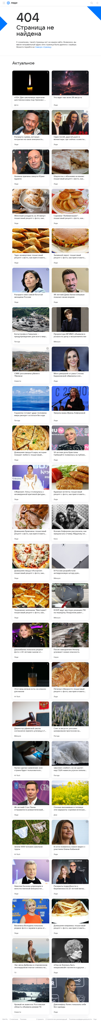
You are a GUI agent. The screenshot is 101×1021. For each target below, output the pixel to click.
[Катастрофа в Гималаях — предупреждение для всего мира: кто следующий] (30, 325)
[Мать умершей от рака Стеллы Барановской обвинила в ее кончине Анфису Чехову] (70, 365)
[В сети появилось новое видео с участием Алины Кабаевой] (70, 838)
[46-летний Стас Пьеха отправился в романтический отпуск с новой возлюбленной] (30, 798)
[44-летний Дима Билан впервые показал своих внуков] (70, 286)
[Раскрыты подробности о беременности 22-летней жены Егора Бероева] (70, 877)
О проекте (40, 1019)
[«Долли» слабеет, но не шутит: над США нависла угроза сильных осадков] (70, 759)
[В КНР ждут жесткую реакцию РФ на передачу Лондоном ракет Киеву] (70, 601)
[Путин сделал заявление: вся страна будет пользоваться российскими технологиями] (30, 759)
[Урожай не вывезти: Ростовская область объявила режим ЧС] (30, 996)
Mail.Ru (5, 1019)
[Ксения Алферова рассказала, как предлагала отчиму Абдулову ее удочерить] (70, 522)
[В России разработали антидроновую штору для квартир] (70, 562)
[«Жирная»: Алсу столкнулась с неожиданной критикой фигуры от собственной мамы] (30, 483)
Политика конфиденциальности (80, 1019)
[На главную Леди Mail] (13, 3)
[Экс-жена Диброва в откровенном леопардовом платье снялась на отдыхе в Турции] (30, 956)
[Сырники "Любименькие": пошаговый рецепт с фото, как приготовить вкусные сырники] (70, 207)
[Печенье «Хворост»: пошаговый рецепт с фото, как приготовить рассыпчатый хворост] (70, 680)
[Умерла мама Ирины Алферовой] (70, 404)
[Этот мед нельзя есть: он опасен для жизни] (30, 680)
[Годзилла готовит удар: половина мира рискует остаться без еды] (30, 404)
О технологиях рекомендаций (56, 1019)
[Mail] (8, 3)
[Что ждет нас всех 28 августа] (70, 89)
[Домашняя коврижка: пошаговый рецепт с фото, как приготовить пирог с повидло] (70, 917)
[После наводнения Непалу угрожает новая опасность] (70, 641)
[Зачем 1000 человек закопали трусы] (30, 838)
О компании (14, 1019)
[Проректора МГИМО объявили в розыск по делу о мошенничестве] (70, 325)
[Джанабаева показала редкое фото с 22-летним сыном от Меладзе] (30, 641)
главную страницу (43, 47)
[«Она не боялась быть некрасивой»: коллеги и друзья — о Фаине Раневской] (70, 956)
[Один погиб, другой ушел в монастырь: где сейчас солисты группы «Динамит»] (70, 128)
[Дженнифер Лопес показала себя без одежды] (70, 996)
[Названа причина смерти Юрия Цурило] (30, 167)
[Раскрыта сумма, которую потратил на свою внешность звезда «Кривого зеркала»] (30, 128)
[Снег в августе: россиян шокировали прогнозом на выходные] (70, 720)
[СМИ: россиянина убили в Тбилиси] (30, 365)
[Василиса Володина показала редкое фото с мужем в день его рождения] (30, 917)
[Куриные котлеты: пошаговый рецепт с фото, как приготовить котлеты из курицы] (70, 483)
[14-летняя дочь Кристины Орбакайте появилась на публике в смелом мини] (70, 444)
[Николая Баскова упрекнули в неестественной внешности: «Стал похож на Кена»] (30, 877)
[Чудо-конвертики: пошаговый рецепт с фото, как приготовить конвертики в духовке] (30, 246)
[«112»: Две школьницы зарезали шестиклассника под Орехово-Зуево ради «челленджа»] (30, 89)
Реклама (23, 1019)
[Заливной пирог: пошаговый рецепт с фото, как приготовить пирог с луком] (70, 246)
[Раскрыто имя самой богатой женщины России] (30, 286)
